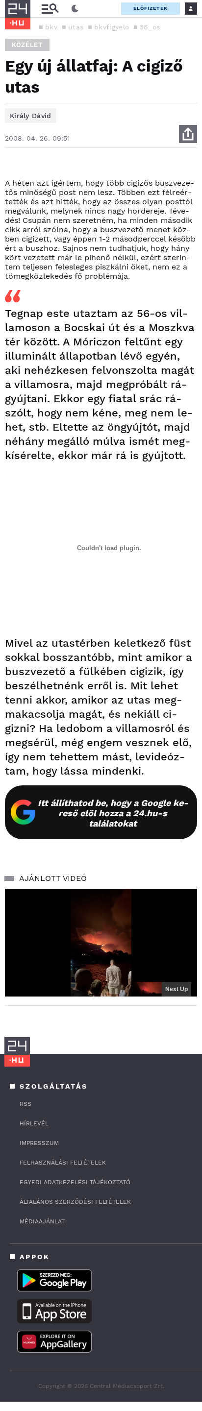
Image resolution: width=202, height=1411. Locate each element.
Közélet (27, 45)
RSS (25, 1103)
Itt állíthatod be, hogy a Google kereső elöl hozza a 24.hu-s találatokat (113, 813)
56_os (150, 27)
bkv (51, 27)
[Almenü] (50, 8)
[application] (101, 943)
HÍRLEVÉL (34, 1123)
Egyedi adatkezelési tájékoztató (75, 1182)
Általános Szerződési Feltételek (75, 1201)
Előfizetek (150, 8)
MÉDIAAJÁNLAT (42, 1221)
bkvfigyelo (111, 27)
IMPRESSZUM (39, 1143)
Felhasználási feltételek (63, 1162)
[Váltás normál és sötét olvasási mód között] (75, 9)
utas (75, 27)
